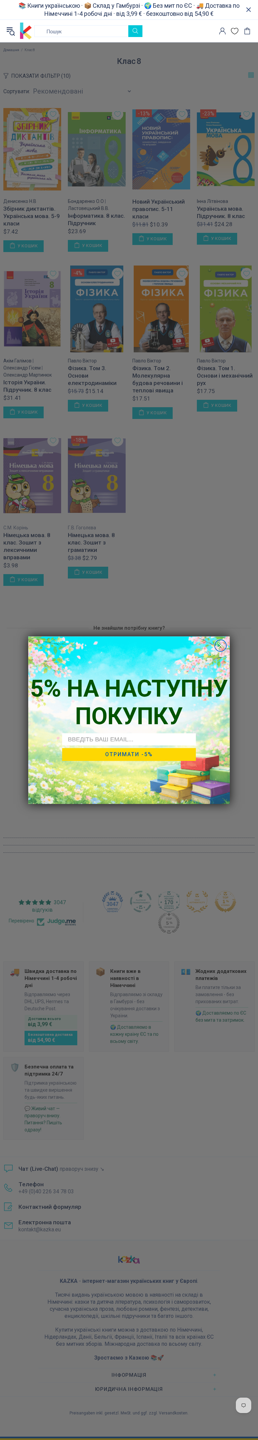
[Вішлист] (234, 31)
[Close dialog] (220, 646)
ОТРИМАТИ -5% (129, 754)
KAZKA (25, 31)
